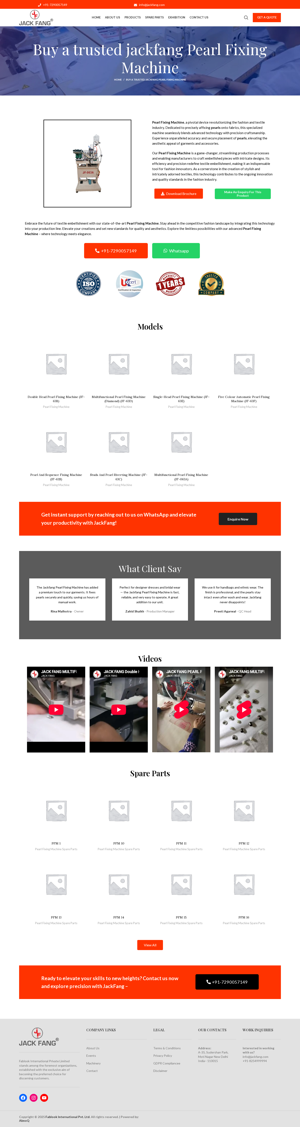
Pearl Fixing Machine (56, 407)
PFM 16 (244, 917)
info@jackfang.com (255, 1057)
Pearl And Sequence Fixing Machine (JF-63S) (56, 477)
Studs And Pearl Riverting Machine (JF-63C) (118, 477)
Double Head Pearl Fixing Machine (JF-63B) (56, 399)
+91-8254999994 (255, 1061)
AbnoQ (24, 1120)
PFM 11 (181, 843)
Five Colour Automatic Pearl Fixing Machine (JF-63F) (244, 399)
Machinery (93, 1063)
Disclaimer (160, 1071)
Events (91, 1055)
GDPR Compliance (166, 1063)
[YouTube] (44, 1098)
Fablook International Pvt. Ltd (67, 1117)
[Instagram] (34, 1098)
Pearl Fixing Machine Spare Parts (56, 849)
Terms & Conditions (167, 1048)
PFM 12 (244, 843)
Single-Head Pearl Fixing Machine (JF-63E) (181, 399)
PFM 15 (181, 917)
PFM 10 (118, 843)
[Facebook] (23, 1098)
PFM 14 (118, 917)
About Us (92, 1048)
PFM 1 (56, 843)
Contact (92, 1071)
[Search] (246, 17)
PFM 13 (56, 917)
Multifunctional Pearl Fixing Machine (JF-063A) (181, 477)
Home (118, 79)
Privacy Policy (162, 1055)
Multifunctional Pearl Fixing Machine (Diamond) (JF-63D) (119, 399)
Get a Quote (267, 17)
